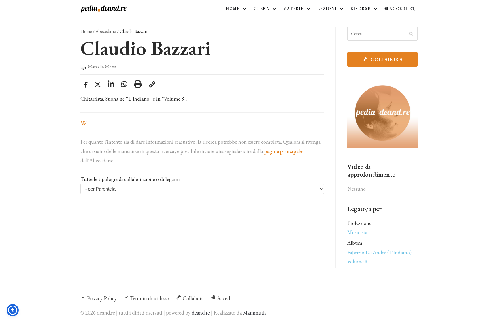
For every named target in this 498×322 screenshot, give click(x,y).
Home (86, 31)
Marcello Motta (102, 66)
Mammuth (254, 312)
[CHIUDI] (412, 9)
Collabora (386, 59)
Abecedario (105, 31)
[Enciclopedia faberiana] (103, 9)
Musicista (357, 232)
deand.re (201, 312)
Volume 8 (357, 261)
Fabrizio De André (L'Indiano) (379, 252)
